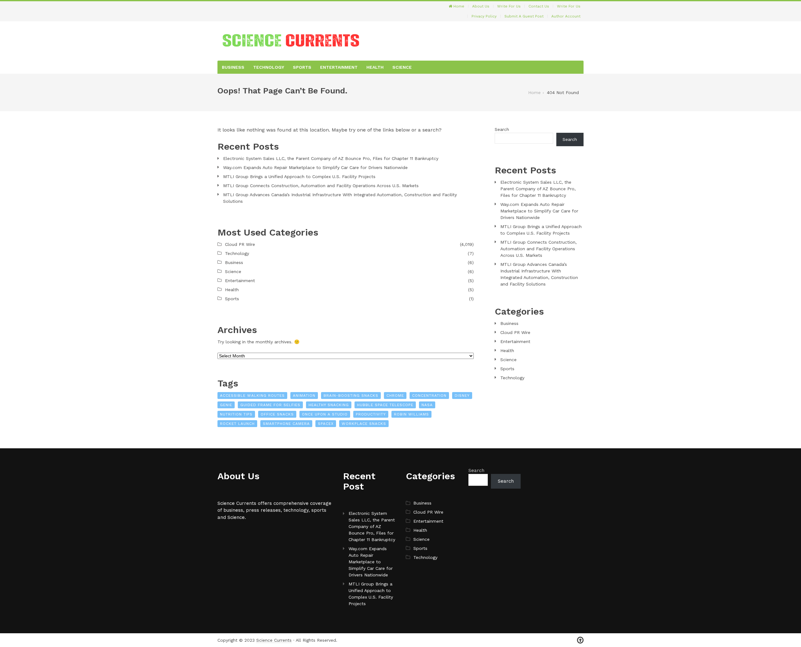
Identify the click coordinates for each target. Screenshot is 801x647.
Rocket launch (237, 423)
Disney (462, 395)
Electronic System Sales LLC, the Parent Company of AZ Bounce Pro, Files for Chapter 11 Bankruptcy (330, 158)
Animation (304, 395)
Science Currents (274, 640)
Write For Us (509, 6)
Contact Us (538, 6)
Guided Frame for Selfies (270, 405)
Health (375, 67)
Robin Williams (411, 414)
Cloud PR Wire (240, 244)
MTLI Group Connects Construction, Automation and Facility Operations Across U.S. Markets (321, 185)
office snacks (277, 414)
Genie (226, 405)
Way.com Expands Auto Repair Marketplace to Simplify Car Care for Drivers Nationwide (315, 167)
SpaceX (326, 423)
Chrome (395, 395)
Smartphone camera (286, 423)
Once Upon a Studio (325, 414)
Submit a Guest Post (523, 16)
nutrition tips (236, 414)
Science (402, 67)
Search (502, 129)
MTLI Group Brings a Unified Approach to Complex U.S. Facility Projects (299, 176)
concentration (429, 395)
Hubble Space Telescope (385, 405)
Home (458, 6)
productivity (371, 414)
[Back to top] (580, 640)
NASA (427, 405)
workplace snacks (364, 423)
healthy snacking (329, 405)
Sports (302, 67)
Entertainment (339, 67)
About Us (480, 6)
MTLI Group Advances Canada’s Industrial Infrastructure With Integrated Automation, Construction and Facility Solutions (340, 198)
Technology (268, 67)
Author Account (565, 16)
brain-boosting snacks (351, 395)
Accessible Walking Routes (252, 395)
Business (233, 67)
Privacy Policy (484, 16)
